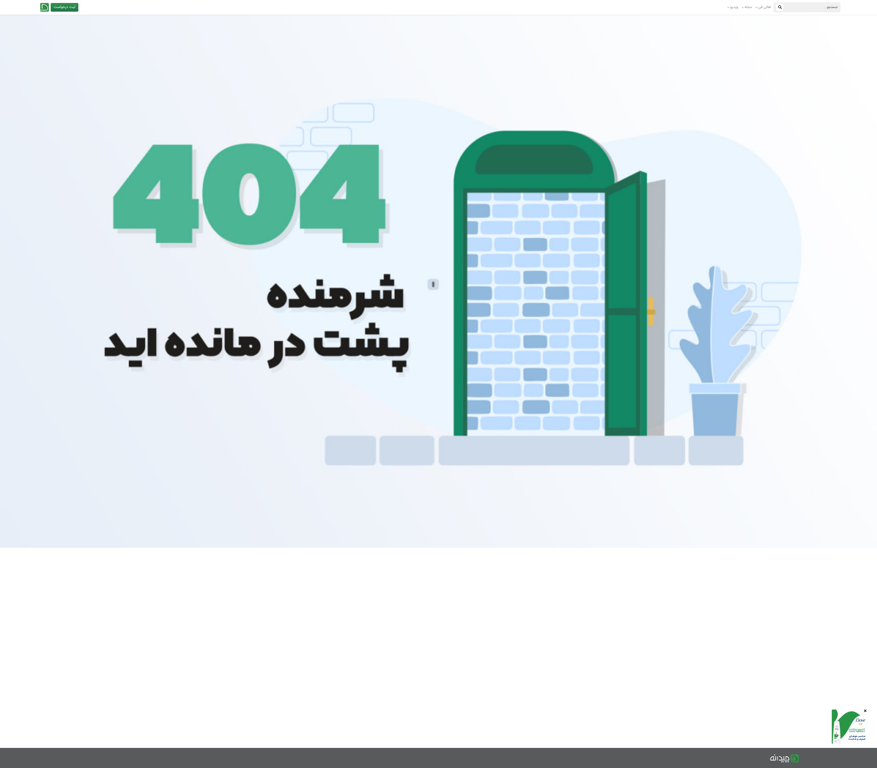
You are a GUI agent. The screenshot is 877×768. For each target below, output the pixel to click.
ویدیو (734, 7)
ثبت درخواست (64, 7)
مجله (748, 7)
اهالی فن (764, 7)
